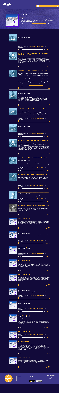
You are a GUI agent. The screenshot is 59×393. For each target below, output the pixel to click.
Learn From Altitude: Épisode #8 (24, 260)
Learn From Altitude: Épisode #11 (24, 218)
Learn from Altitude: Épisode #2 (24, 341)
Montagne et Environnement (16, 11)
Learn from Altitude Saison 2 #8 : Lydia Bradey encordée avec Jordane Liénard (33, 70)
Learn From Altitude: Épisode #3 (24, 331)
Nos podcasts (7, 11)
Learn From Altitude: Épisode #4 (24, 315)
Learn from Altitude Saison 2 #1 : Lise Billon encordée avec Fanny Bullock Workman (33, 192)
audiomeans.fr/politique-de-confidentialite (39, 23)
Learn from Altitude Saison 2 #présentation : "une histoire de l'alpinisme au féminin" (34, 205)
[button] (48, 3)
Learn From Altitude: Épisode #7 (24, 274)
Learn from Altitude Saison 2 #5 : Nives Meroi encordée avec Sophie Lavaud (32, 125)
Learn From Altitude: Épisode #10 (24, 231)
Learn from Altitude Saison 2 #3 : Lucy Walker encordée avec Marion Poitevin (32, 157)
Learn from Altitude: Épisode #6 (24, 288)
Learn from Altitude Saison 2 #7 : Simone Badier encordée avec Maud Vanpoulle (33, 91)
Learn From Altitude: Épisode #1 (24, 357)
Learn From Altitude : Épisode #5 (24, 302)
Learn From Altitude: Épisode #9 (24, 247)
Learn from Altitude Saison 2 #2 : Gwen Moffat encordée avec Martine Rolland (32, 174)
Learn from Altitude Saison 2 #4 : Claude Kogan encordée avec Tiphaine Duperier (33, 140)
